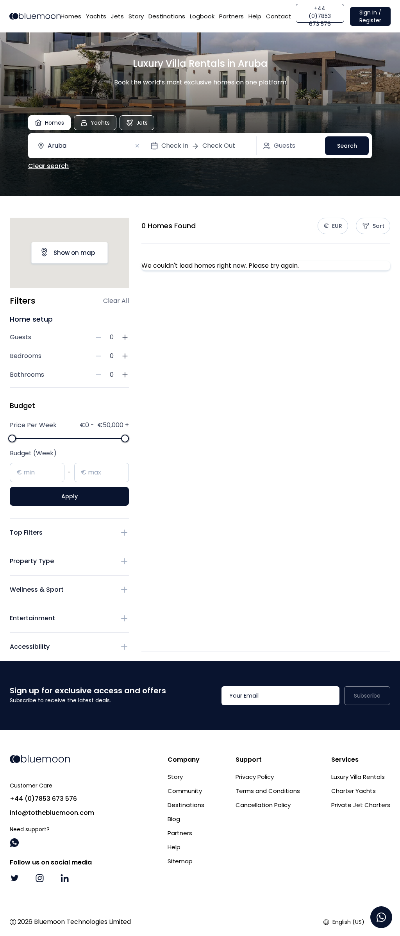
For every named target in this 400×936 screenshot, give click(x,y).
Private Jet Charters (360, 805)
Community (185, 791)
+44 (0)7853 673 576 (320, 13)
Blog (174, 819)
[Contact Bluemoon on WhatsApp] (14, 842)
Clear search (48, 165)
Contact (278, 16)
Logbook (202, 16)
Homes (71, 16)
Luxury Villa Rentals (358, 777)
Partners (231, 16)
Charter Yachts (353, 791)
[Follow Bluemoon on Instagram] (39, 878)
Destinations (166, 16)
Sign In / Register (370, 16)
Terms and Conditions (268, 791)
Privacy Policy (255, 777)
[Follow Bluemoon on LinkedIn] (64, 878)
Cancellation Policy (263, 805)
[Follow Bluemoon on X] (14, 878)
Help (254, 16)
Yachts (96, 16)
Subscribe (367, 696)
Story (136, 16)
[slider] (12, 438)
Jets (117, 16)
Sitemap (180, 861)
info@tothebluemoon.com (52, 812)
